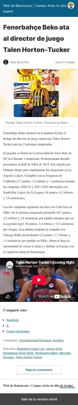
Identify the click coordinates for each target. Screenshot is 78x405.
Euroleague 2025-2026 (18, 353)
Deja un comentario (39, 369)
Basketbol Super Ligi (30, 348)
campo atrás (54, 348)
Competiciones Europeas (35, 340)
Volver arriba (67, 387)
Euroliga (58, 340)
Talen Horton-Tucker (29, 357)
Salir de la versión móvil (39, 399)
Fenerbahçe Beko (46, 353)
